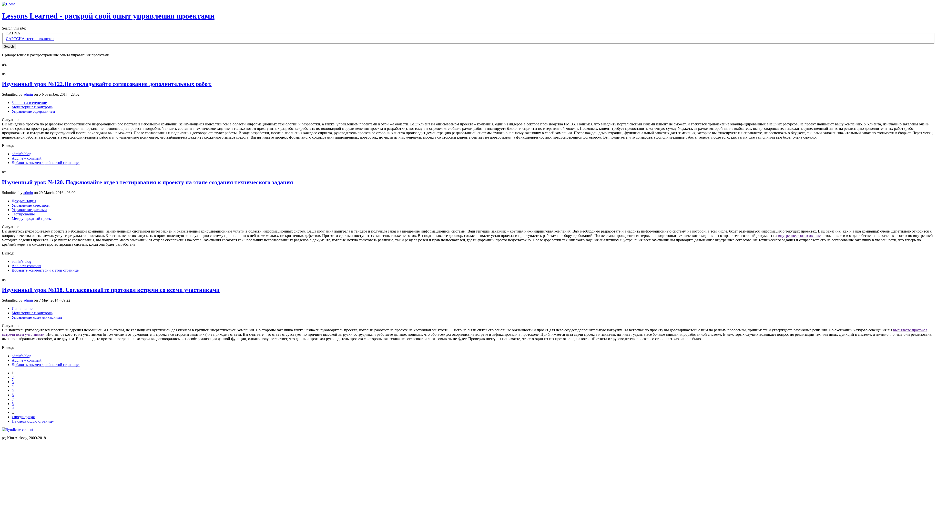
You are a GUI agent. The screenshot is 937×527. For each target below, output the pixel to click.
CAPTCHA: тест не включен (30, 39)
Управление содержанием (33, 111)
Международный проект (32, 218)
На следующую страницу (33, 421)
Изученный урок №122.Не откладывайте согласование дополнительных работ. (107, 84)
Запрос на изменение (29, 103)
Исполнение (22, 308)
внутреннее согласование (799, 235)
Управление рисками (29, 210)
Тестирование (23, 214)
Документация (24, 201)
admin (28, 94)
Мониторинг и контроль (32, 107)
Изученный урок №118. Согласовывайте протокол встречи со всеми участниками (111, 290)
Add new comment (26, 158)
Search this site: (14, 28)
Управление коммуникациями (37, 317)
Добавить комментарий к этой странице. (46, 163)
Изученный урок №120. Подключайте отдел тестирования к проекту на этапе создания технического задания (147, 182)
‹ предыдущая (23, 417)
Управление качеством (31, 205)
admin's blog (21, 154)
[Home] (8, 4)
